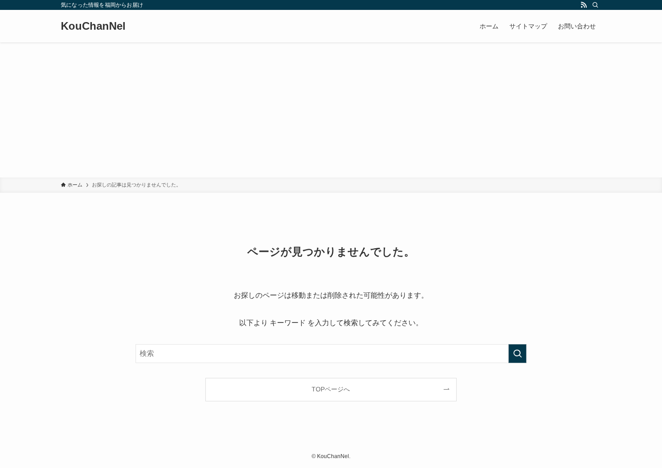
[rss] (583, 5)
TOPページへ (331, 389)
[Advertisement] (331, 110)
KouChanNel (93, 26)
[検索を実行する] (517, 353)
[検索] (595, 5)
